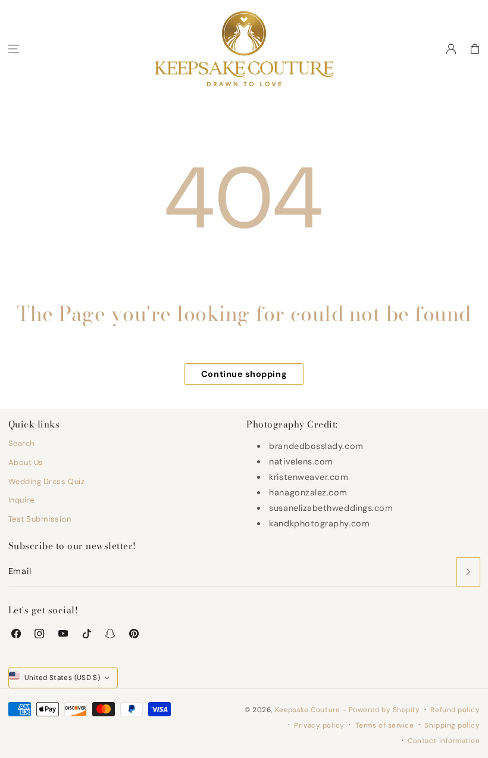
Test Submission (39, 519)
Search (21, 443)
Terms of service (384, 725)
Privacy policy (319, 725)
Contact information (444, 740)
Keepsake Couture (307, 710)
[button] (14, 49)
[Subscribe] (468, 572)
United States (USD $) (62, 677)
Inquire (21, 500)
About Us (25, 462)
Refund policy (455, 710)
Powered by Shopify (384, 710)
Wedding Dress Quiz (46, 481)
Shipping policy (452, 725)
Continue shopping (244, 374)
